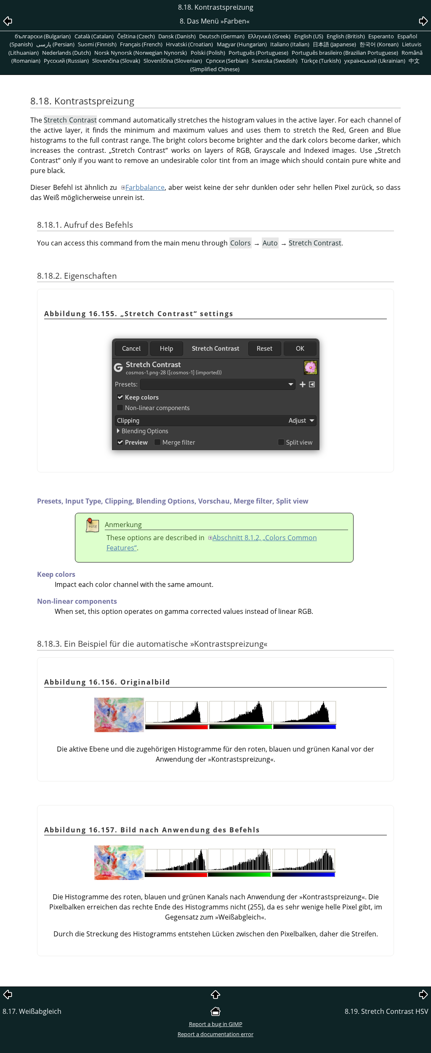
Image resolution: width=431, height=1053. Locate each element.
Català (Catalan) (94, 36)
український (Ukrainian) (374, 60)
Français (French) (141, 44)
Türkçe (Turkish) (321, 60)
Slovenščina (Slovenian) (173, 60)
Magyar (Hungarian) (242, 44)
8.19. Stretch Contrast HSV (386, 1011)
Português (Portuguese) (258, 52)
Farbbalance (145, 187)
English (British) (346, 36)
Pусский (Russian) (66, 60)
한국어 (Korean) (379, 44)
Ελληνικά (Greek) (269, 36)
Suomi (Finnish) (97, 44)
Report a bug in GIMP (215, 1024)
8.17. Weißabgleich (32, 1011)
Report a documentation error (215, 1034)
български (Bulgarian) (43, 36)
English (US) (308, 36)
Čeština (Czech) (136, 36)
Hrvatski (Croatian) (189, 44)
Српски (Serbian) (227, 60)
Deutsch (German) (222, 36)
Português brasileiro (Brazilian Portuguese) (345, 52)
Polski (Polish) (208, 52)
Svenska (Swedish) (275, 60)
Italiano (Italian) (289, 44)
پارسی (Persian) (55, 44)
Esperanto (381, 36)
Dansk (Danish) (177, 36)
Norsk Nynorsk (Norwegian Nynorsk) (140, 52)
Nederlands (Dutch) (66, 52)
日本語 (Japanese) (334, 44)
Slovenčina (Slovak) (116, 60)
